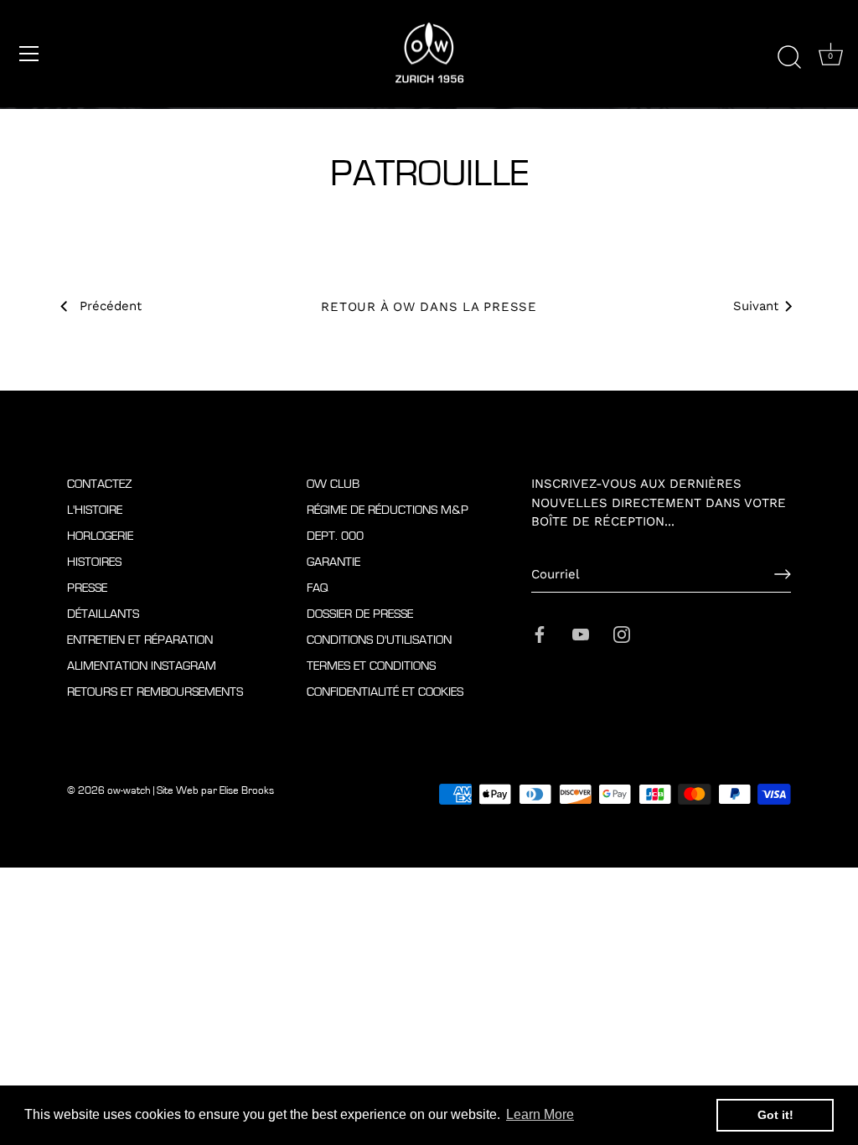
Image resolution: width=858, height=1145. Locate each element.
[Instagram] (621, 632)
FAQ (317, 588)
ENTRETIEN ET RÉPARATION (140, 640)
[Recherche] (789, 56)
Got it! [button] (775, 1115)
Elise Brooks (247, 790)
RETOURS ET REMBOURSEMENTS (155, 692)
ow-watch (129, 790)
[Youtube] (580, 632)
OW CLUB (333, 484)
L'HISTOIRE (94, 510)
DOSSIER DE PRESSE (360, 614)
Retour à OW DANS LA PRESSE (429, 306)
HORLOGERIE (100, 536)
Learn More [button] (540, 1114)
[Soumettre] (782, 574)
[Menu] (29, 53)
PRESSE (87, 588)
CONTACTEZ (99, 484)
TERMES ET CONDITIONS (371, 666)
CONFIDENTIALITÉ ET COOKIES (385, 692)
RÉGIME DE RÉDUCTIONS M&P (387, 510)
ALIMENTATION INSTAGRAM (141, 666)
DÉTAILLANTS (103, 614)
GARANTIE (333, 562)
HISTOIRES (94, 562)
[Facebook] (539, 632)
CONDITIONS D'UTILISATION (379, 640)
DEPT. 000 (335, 536)
